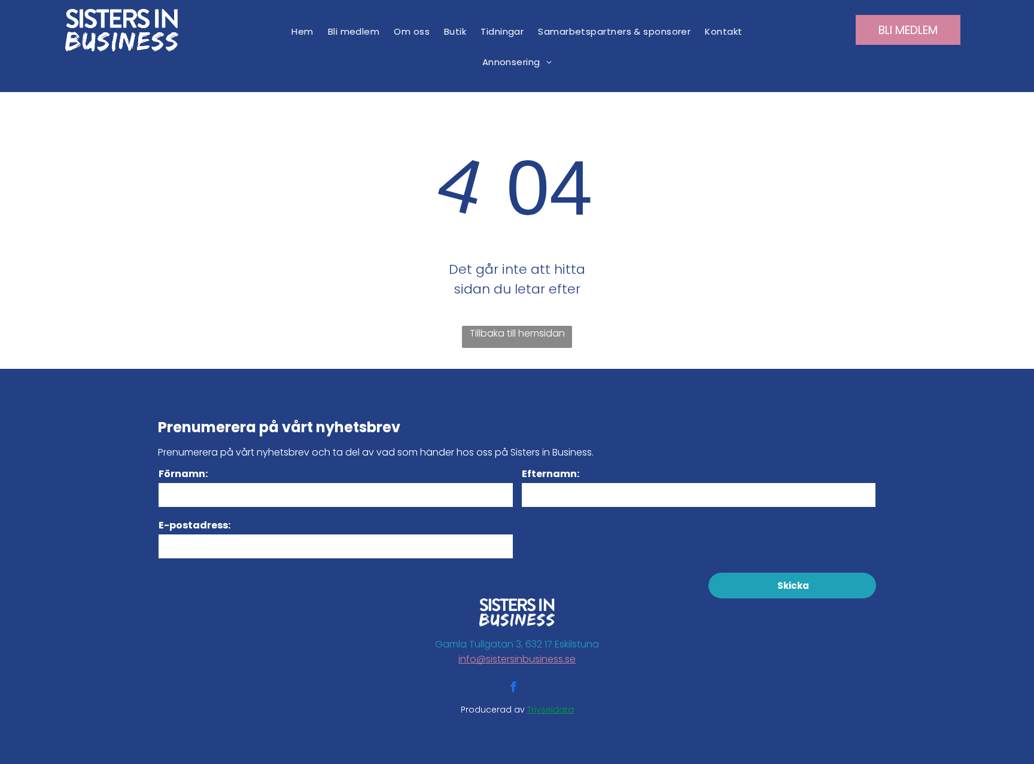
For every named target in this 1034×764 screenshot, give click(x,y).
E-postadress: (194, 525)
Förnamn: (183, 474)
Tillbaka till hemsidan (517, 333)
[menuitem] (302, 31)
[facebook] (513, 688)
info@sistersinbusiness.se (517, 659)
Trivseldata (550, 710)
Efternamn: (550, 474)
